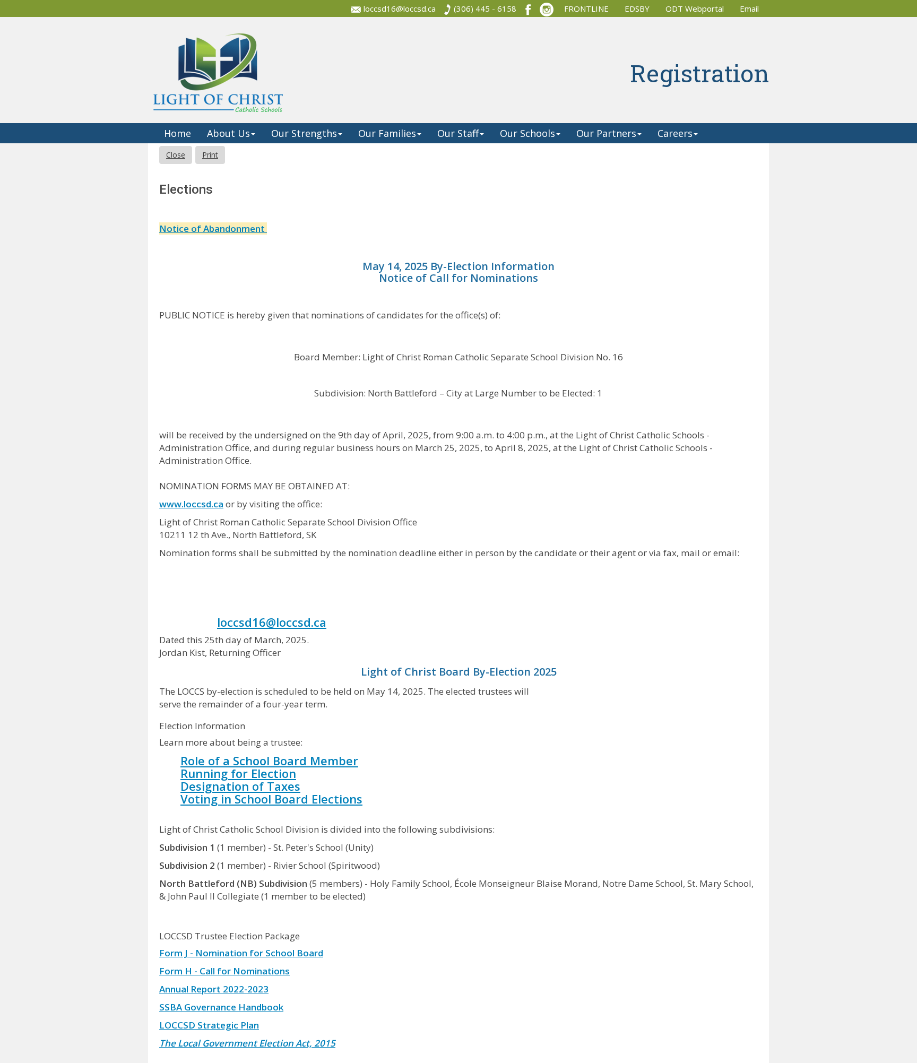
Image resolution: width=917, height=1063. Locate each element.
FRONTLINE (586, 8)
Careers (675, 133)
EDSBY (637, 8)
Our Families (387, 133)
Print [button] (210, 155)
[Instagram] (546, 8)
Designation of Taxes (240, 786)
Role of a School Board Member (269, 760)
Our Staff (458, 133)
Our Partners (606, 133)
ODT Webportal (694, 8)
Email (750, 8)
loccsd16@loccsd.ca (400, 8)
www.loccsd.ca (191, 504)
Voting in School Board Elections (271, 799)
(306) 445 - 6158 (485, 8)
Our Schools (527, 133)
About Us (228, 133)
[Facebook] (528, 8)
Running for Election (238, 773)
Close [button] (175, 155)
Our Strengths (304, 133)
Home (177, 133)
